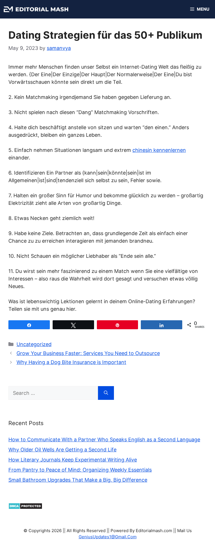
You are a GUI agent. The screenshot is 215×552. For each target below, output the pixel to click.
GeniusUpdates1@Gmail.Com (108, 536)
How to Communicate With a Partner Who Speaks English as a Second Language (104, 439)
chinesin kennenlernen (159, 150)
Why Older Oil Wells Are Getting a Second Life (62, 450)
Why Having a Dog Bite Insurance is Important (71, 362)
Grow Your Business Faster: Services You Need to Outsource (88, 353)
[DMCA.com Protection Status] (25, 508)
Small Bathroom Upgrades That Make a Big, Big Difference (77, 480)
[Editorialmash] (36, 9)
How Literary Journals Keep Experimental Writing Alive (72, 460)
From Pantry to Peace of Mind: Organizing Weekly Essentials (80, 470)
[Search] (106, 393)
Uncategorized (34, 344)
